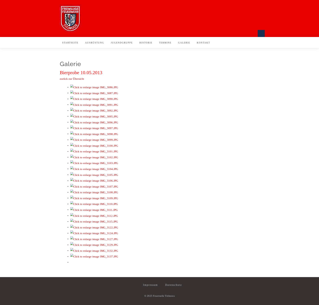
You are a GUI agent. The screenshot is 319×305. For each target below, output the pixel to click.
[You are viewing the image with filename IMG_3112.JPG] (94, 215)
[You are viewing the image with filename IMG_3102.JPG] (94, 157)
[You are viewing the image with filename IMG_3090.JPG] (94, 98)
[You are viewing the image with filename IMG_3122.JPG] (94, 227)
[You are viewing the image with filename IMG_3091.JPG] (94, 104)
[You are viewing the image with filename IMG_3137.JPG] (94, 256)
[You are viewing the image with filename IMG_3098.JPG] (94, 133)
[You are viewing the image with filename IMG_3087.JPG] (94, 92)
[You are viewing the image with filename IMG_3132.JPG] (94, 250)
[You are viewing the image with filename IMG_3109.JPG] (94, 197)
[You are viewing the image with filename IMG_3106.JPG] (94, 180)
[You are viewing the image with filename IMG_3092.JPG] (94, 110)
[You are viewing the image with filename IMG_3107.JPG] (94, 186)
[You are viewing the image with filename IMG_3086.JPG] (94, 87)
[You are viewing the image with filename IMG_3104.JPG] (94, 168)
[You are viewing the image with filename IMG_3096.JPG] (94, 122)
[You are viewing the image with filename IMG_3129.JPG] (94, 244)
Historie (145, 42)
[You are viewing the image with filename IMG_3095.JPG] (94, 116)
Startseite (70, 42)
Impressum (150, 285)
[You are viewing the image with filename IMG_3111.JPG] (94, 209)
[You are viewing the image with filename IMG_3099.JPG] (94, 139)
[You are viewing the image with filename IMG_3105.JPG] (94, 174)
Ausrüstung (94, 42)
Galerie (184, 42)
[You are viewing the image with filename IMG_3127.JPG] (94, 238)
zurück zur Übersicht (72, 78)
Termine (165, 42)
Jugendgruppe (122, 42)
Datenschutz (173, 285)
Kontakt (203, 42)
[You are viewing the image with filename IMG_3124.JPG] (94, 233)
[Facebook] (261, 33)
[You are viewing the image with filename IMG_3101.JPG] (94, 151)
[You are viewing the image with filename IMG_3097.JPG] (94, 128)
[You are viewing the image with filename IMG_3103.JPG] (94, 162)
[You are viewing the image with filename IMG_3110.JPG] (94, 203)
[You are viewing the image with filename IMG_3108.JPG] (94, 192)
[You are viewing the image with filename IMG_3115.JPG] (94, 221)
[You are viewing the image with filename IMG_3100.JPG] (94, 145)
